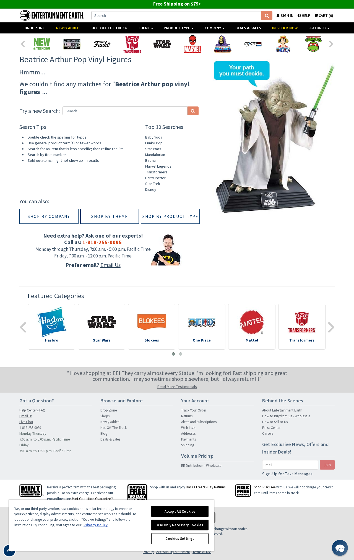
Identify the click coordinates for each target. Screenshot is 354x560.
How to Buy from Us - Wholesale (286, 416)
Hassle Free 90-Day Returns (205, 487)
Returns (186, 416)
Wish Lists (188, 427)
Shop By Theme (109, 216)
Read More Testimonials (177, 386)
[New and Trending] (41, 44)
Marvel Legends (158, 166)
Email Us (110, 264)
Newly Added (68, 27)
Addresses (188, 433)
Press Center (271, 427)
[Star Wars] (162, 44)
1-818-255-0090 (30, 427)
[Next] (331, 43)
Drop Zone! (35, 27)
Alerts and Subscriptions (199, 422)
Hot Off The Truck (109, 27)
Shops (105, 416)
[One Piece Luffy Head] (282, 44)
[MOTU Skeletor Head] (222, 44)
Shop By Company (49, 216)
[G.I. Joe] (252, 44)
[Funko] (102, 44)
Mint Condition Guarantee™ (92, 498)
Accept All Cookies (180, 511)
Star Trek (152, 183)
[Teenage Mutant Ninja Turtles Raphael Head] (313, 44)
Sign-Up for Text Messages (287, 473)
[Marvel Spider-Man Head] (192, 44)
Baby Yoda (153, 137)
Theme (144, 27)
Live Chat (26, 422)
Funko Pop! (154, 142)
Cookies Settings (179, 538)
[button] (340, 548)
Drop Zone (108, 410)
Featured (317, 27)
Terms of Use (201, 551)
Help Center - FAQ (32, 410)
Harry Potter (155, 177)
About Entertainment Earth (282, 410)
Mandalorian (155, 154)
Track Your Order (193, 410)
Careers (267, 433)
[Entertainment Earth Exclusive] (71, 44)
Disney (150, 189)
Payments (188, 439)
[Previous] (22, 43)
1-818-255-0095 (102, 242)
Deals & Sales (248, 27)
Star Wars (153, 148)
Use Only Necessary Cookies (180, 525)
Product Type (177, 27)
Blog (103, 433)
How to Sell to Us (275, 422)
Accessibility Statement (173, 551)
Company (213, 27)
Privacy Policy (96, 525)
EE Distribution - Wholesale (201, 465)
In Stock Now (285, 27)
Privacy (148, 551)
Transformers (156, 172)
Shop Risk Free (264, 487)
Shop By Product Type (170, 216)
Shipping (187, 445)
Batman (151, 160)
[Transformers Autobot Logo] (132, 44)
